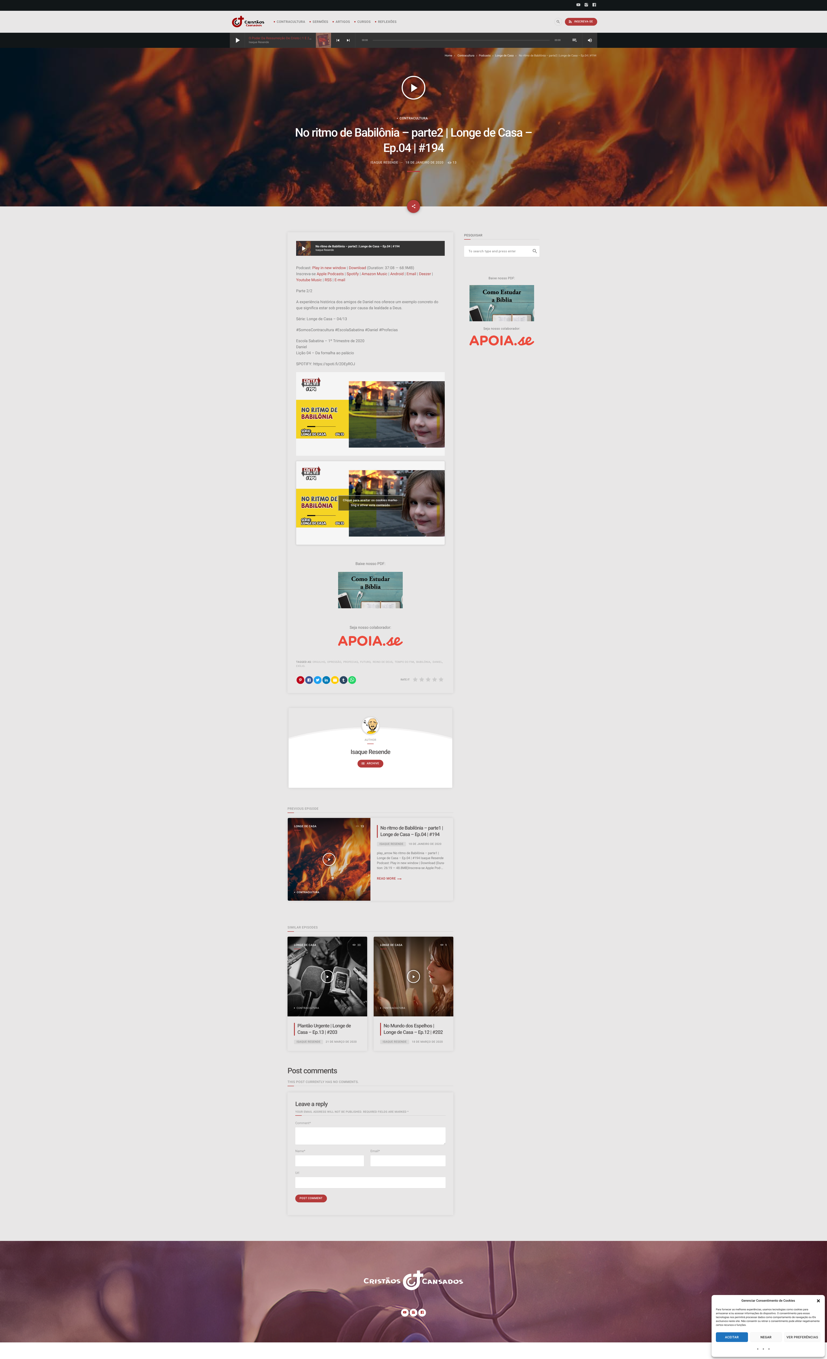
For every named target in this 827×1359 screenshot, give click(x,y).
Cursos (364, 22)
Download (357, 268)
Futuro (365, 661)
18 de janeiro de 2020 (424, 162)
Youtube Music (309, 280)
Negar (766, 1337)
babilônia (423, 661)
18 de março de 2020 (427, 1042)
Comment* (303, 1123)
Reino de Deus (383, 661)
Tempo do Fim (404, 661)
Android (397, 274)
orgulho (318, 661)
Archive (370, 763)
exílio (300, 666)
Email (411, 274)
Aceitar (732, 1337)
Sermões (320, 22)
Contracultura (291, 22)
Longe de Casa (504, 55)
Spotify (353, 274)
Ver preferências (802, 1337)
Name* (300, 1151)
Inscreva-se (580, 21)
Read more (389, 878)
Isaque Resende (370, 751)
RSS (328, 280)
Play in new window (329, 268)
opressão (334, 661)
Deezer (425, 274)
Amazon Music (374, 274)
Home (448, 55)
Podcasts (485, 55)
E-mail (339, 280)
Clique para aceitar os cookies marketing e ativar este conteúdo (370, 503)
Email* (375, 1151)
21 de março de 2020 (341, 1042)
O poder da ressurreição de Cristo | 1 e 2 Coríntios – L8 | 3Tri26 (296, 38)
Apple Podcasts (330, 274)
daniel (437, 661)
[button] (818, 1301)
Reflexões (387, 22)
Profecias (350, 661)
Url (297, 1173)
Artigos (343, 22)
